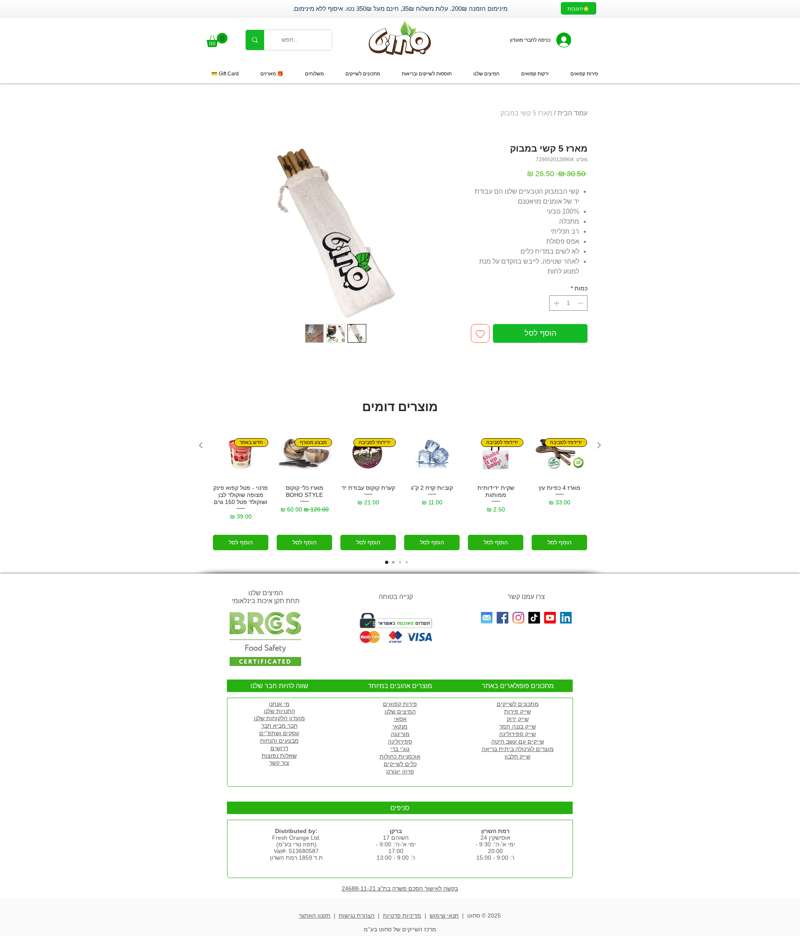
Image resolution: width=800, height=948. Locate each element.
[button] (217, 40)
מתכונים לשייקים (518, 704)
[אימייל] (486, 618)
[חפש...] (254, 40)
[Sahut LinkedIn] (566, 618)
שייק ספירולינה (517, 734)
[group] (400, 489)
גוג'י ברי (400, 749)
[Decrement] (581, 303)
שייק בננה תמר (517, 726)
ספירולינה (400, 741)
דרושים (279, 748)
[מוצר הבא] (201, 445)
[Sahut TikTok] (534, 618)
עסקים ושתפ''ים (279, 733)
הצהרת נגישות (357, 915)
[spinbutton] (568, 303)
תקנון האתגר (314, 915)
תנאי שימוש (444, 915)
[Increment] (555, 303)
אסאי (400, 719)
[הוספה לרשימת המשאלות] (480, 333)
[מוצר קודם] (599, 445)
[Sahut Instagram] (518, 618)
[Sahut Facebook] (502, 618)
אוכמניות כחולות (400, 756)
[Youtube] (550, 618)
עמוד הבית (573, 113)
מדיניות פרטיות (402, 915)
